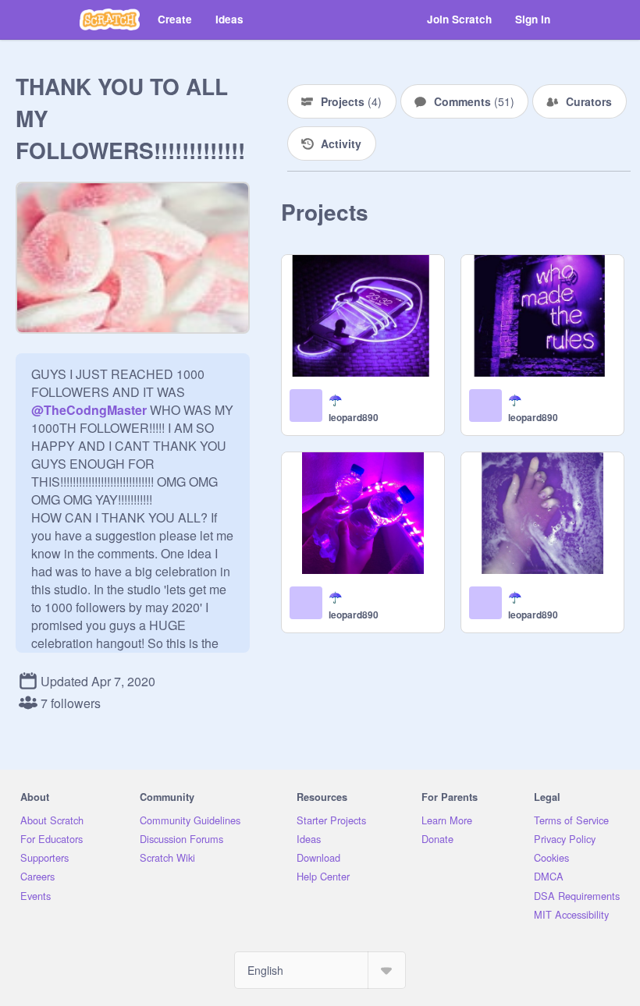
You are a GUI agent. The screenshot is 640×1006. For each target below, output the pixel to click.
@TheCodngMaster (89, 410)
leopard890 (354, 417)
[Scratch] (109, 19)
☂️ (335, 399)
